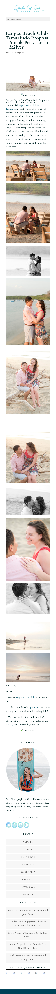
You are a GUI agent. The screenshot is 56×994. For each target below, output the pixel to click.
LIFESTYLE (28, 864)
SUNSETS (28, 894)
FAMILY (28, 849)
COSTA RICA (28, 871)
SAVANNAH (28, 886)
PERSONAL (28, 879)
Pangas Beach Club (25, 697)
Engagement (22, 52)
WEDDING (28, 841)
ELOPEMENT (28, 856)
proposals (34, 707)
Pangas (11, 724)
